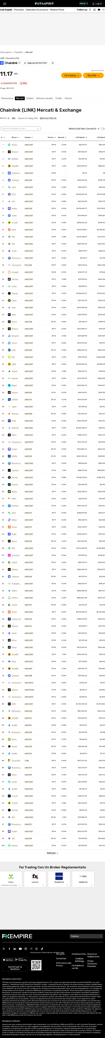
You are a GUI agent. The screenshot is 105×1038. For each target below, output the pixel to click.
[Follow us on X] (90, 9)
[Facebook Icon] (9, 948)
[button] (5, 4)
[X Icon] (3, 948)
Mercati (20, 98)
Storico (68, 98)
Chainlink (19, 52)
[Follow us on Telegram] (103, 9)
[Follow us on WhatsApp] (94, 9)
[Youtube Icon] (20, 948)
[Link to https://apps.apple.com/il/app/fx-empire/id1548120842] (8, 960)
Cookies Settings (79, 959)
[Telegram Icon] (31, 948)
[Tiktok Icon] (42, 948)
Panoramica (7, 98)
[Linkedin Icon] (14, 948)
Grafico (30, 98)
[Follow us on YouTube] (99, 9)
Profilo (59, 98)
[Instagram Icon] (25, 948)
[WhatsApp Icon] (36, 948)
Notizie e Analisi (44, 98)
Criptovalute (5, 52)
